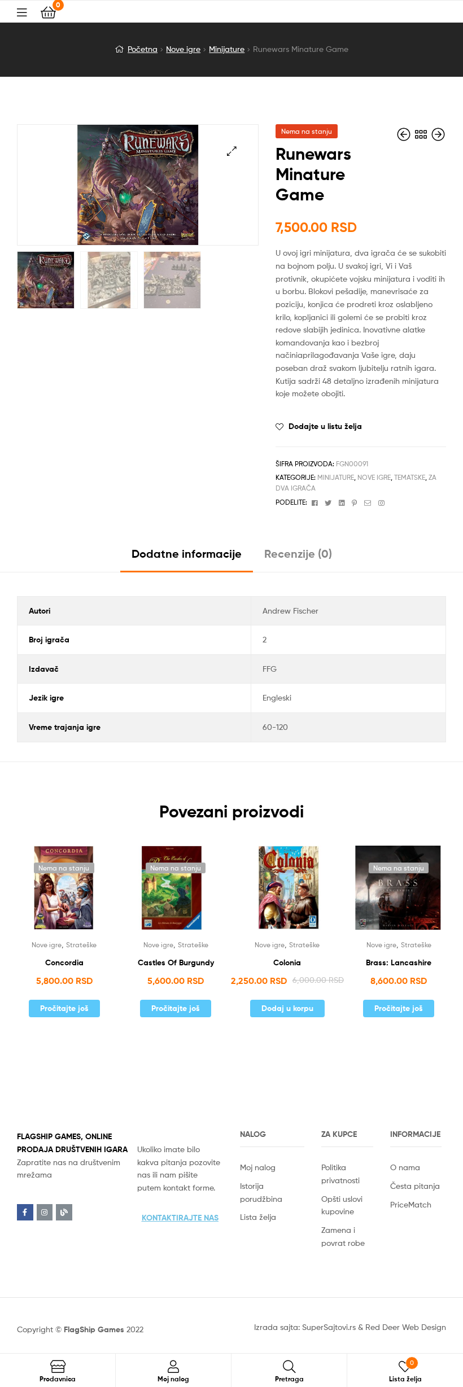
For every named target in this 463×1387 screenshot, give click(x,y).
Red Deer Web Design (405, 1327)
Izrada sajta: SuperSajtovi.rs (305, 1327)
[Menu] (29, 11)
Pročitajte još (64, 1008)
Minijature (226, 49)
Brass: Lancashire (398, 962)
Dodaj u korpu (287, 1008)
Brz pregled (78, 892)
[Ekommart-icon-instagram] (45, 1212)
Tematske (409, 477)
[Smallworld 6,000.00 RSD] (438, 134)
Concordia (64, 962)
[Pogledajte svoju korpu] (48, 12)
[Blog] (64, 1212)
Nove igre (183, 49)
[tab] (186, 558)
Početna (143, 49)
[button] (180, 1218)
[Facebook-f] (25, 1212)
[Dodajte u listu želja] (50, 892)
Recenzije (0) (298, 553)
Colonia (287, 962)
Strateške (81, 944)
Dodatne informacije (187, 553)
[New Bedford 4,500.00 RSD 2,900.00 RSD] (405, 134)
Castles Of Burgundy (176, 962)
